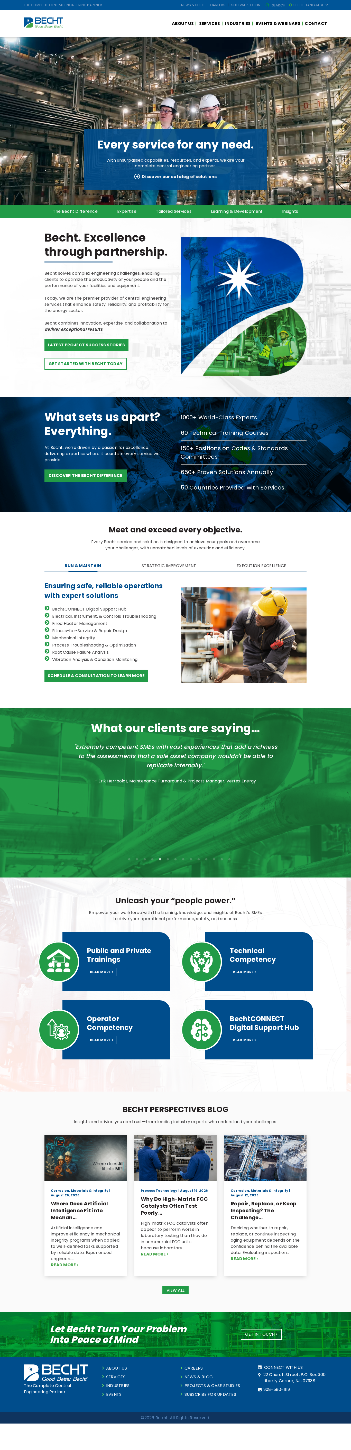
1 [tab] (160, 197)
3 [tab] (175, 197)
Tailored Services (173, 211)
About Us (183, 23)
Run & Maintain (83, 566)
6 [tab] (198, 197)
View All (175, 1290)
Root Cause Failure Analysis (80, 652)
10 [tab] (198, 859)
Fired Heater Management (79, 623)
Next (307, 788)
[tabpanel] (175, 121)
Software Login (246, 5)
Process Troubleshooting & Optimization (94, 645)
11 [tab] (206, 859)
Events (114, 1394)
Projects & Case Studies (212, 1386)
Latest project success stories (86, 345)
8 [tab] (183, 859)
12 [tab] (214, 859)
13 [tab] (221, 859)
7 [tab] (175, 859)
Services (209, 23)
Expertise (126, 211)
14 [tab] (229, 859)
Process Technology (159, 1190)
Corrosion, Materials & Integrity (79, 1190)
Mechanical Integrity (73, 638)
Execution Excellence (261, 566)
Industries (238, 23)
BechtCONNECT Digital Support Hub (89, 609)
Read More (64, 1265)
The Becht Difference (75, 211)
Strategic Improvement (169, 566)
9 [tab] (190, 859)
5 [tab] (190, 197)
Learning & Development (237, 211)
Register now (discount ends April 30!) (179, 177)
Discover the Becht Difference (85, 475)
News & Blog (192, 5)
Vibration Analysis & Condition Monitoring (94, 659)
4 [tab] (183, 197)
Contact (316, 23)
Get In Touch (260, 1334)
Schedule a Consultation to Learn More (96, 676)
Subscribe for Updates (210, 1394)
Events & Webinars (278, 23)
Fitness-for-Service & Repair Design (89, 631)
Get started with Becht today (86, 364)
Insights (290, 211)
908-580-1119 (276, 1389)
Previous (43, 788)
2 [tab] (167, 197)
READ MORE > (101, 971)
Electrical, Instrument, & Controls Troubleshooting (104, 616)
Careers (217, 5)
